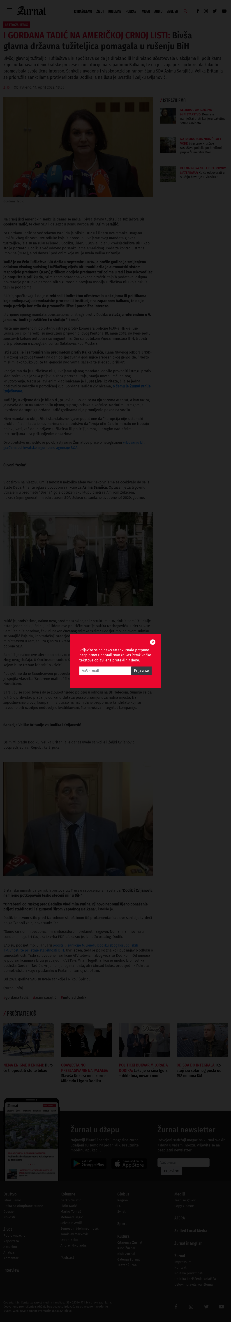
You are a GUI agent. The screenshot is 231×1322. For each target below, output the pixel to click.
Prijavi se (141, 671)
